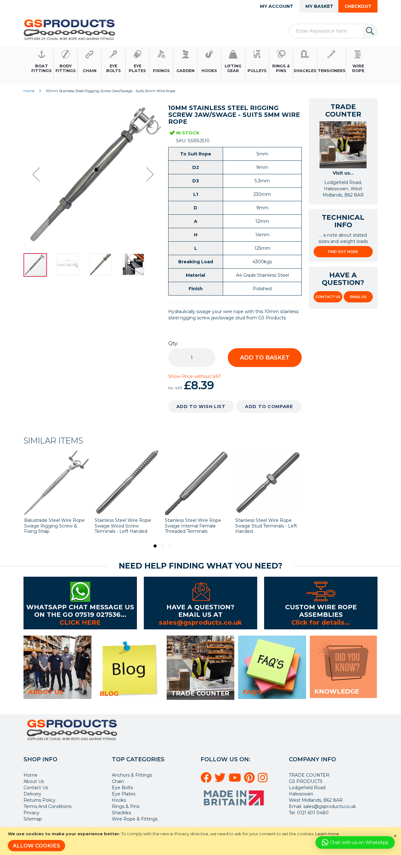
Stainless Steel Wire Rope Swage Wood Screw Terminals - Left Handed (123, 525)
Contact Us (328, 297)
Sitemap (32, 819)
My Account (276, 6)
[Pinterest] (250, 780)
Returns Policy (39, 800)
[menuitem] (42, 65)
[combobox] (333, 31)
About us (45, 692)
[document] (201, 841)
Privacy (31, 813)
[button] (36, 174)
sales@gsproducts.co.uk (200, 622)
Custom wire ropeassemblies (321, 610)
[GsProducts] (69, 29)
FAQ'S (252, 692)
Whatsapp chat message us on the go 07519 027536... (80, 610)
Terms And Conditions (47, 806)
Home (28, 90)
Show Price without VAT (194, 376)
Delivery (32, 794)
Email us (358, 297)
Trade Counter (200, 693)
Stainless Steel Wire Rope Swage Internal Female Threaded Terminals (193, 525)
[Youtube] (236, 780)
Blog (109, 693)
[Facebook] (206, 780)
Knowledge (336, 691)
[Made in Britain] (234, 807)
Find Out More (343, 251)
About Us (33, 781)
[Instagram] (263, 780)
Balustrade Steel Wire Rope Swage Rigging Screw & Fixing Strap (54, 525)
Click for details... (320, 622)
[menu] (200, 65)
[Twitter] (221, 780)
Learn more (327, 833)
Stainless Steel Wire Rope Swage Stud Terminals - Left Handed (266, 525)
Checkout (358, 6)
